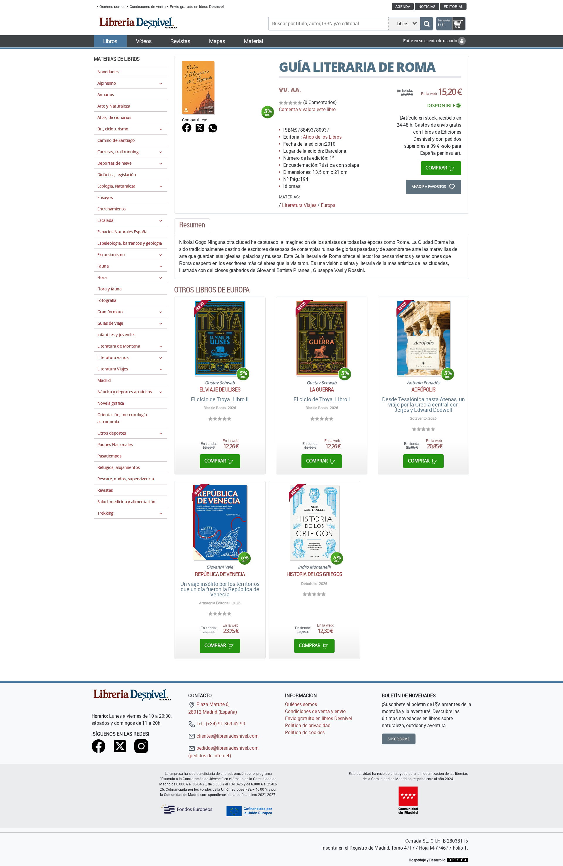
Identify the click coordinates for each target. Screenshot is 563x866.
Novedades (107, 71)
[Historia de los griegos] (314, 522)
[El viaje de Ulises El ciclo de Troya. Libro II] (219, 338)
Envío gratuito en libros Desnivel (197, 6)
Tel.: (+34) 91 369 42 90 (220, 723)
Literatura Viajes (299, 205)
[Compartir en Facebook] (186, 127)
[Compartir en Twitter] (199, 127)
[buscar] (426, 23)
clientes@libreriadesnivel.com (227, 736)
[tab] (192, 226)
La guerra (322, 389)
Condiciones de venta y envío (315, 711)
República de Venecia (220, 574)
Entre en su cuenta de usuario (430, 40)
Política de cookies (305, 732)
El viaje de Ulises (219, 389)
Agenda (402, 6)
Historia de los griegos (314, 574)
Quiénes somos (112, 6)
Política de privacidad (307, 725)
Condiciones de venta (148, 6)
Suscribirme (399, 738)
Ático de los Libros (322, 137)
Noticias (426, 6)
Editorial (453, 6)
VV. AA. (290, 90)
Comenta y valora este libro (307, 109)
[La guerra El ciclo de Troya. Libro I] (321, 338)
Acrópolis (423, 389)
